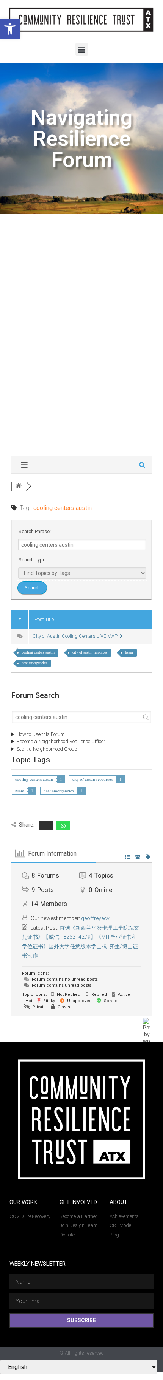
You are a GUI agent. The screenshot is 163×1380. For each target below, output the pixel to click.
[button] (10, 29)
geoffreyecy (95, 918)
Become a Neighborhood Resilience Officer (61, 741)
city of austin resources (89, 652)
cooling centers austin (38, 652)
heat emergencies (34, 663)
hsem (129, 652)
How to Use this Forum (40, 734)
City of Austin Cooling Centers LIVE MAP (76, 636)
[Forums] (19, 486)
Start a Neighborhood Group (47, 749)
